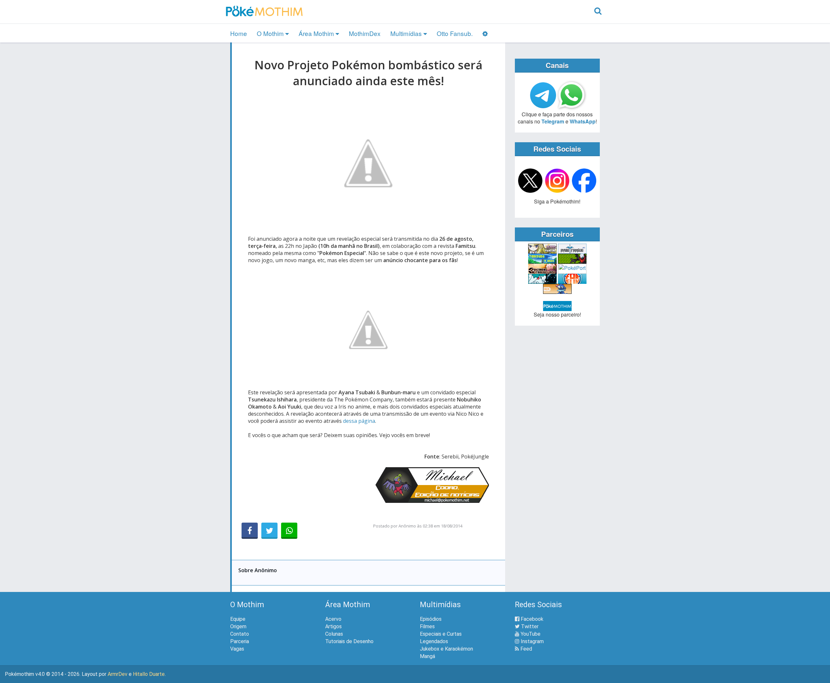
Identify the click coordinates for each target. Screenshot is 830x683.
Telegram (552, 121)
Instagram (531, 641)
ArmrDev (117, 674)
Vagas (237, 649)
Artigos (333, 626)
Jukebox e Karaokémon (446, 649)
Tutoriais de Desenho (349, 641)
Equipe (237, 619)
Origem (238, 626)
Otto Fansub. (455, 33)
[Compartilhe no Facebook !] (250, 531)
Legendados (434, 641)
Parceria (239, 641)
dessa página (359, 420)
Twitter (529, 626)
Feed (525, 649)
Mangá (427, 656)
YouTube (529, 634)
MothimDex (365, 33)
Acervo (333, 619)
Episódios (431, 619)
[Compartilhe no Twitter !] (269, 531)
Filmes (427, 626)
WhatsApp (583, 121)
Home (238, 33)
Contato (239, 634)
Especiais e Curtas (441, 634)
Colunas (334, 634)
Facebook (531, 619)
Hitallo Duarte (149, 674)
